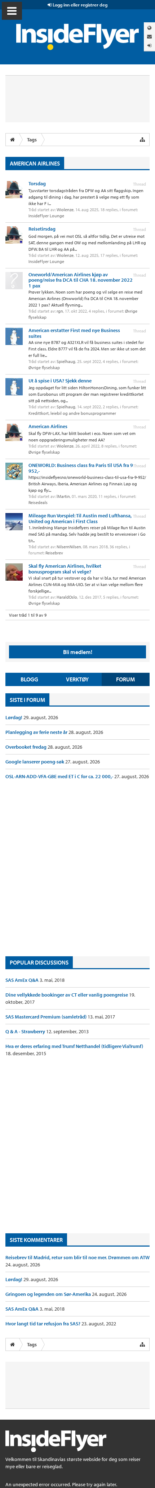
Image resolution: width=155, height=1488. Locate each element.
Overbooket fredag (26, 747)
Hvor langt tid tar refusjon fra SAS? (43, 1323)
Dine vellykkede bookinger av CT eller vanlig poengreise (67, 995)
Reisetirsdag (42, 229)
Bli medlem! (77, 651)
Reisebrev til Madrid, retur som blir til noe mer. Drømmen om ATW (77, 1257)
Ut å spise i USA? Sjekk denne (60, 380)
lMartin (63, 496)
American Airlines (47, 426)
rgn (60, 311)
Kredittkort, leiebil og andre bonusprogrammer (72, 413)
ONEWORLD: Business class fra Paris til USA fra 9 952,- (80, 468)
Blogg (29, 679)
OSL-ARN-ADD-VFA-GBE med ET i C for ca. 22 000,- (59, 776)
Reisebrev (54, 552)
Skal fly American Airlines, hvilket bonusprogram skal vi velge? (64, 569)
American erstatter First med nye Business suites (74, 333)
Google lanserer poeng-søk (35, 761)
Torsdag (37, 183)
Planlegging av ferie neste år (36, 732)
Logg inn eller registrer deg (79, 5)
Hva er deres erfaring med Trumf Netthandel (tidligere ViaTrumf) (74, 1046)
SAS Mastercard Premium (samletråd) (46, 1016)
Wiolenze (65, 209)
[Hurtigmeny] (142, 139)
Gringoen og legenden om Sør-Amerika (48, 1294)
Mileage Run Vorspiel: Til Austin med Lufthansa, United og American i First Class (80, 518)
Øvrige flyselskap (44, 367)
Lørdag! (14, 717)
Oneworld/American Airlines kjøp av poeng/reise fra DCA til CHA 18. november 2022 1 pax (80, 280)
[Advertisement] (77, 868)
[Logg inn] (149, 45)
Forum (125, 679)
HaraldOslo (67, 597)
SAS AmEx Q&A (22, 980)
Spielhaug (66, 361)
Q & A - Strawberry (25, 1031)
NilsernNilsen (69, 546)
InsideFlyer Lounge (46, 215)
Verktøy (77, 679)
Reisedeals (38, 502)
